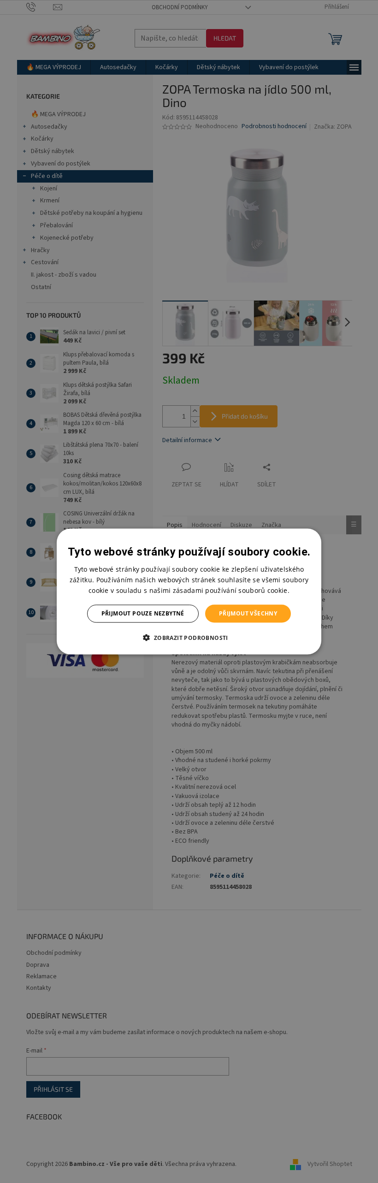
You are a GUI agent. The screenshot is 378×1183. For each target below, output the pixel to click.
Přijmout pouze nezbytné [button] (142, 613)
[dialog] (189, 592)
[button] (189, 637)
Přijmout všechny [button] (248, 613)
